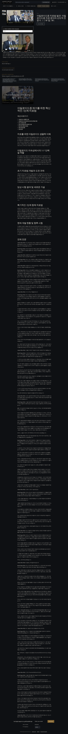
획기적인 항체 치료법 (23, 126)
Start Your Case (43, 6)
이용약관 (38, 731)
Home (38, 13)
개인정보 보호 (34, 731)
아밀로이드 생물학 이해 (24, 119)
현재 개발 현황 (22, 127)
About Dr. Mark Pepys (6, 63)
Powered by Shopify (43, 731)
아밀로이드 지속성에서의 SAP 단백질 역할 (28, 121)
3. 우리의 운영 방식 (31, 6)
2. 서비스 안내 (20, 6)
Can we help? (40, 24)
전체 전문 (21, 129)
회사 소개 (53, 6)
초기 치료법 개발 (22, 122)
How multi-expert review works (8, 69)
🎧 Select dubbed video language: (11, 29)
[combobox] (32, 2)
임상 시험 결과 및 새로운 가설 (25, 124)
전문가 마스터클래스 (8, 6)
